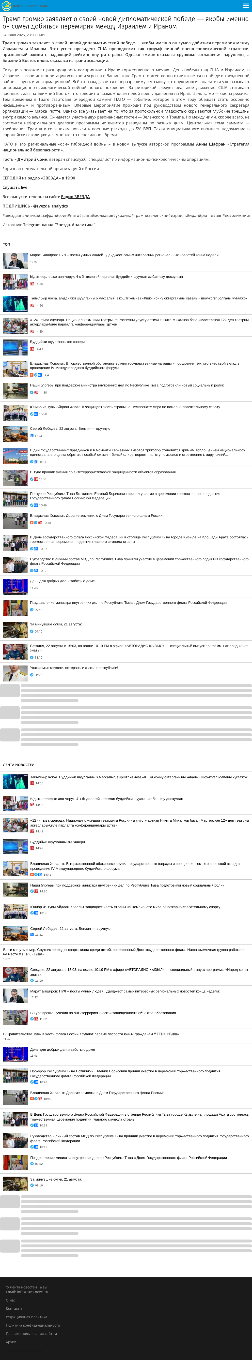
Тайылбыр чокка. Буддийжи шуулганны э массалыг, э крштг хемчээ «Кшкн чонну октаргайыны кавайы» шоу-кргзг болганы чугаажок (138, 298)
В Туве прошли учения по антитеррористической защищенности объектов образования (103, 472)
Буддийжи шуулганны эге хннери (57, 342)
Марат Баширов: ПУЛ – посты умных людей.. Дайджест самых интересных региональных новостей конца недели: (125, 255)
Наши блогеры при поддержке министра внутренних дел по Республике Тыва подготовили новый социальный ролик (127, 385)
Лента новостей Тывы (24, 1350)
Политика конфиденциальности (33, 1325)
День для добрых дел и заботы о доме (62, 581)
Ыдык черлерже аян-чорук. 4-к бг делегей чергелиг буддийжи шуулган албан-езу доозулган (106, 277)
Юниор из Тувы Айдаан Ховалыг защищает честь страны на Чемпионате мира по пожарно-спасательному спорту (125, 407)
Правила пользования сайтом (31, 1333)
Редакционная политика (26, 1317)
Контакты (14, 1308)
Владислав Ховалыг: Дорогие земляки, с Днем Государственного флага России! (96, 515)
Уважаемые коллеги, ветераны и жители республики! (74, 668)
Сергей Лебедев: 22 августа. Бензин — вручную (70, 428)
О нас (11, 1300)
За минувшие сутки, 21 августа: (56, 624)
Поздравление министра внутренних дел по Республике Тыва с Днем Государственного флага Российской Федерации (128, 603)
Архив (11, 1342)
